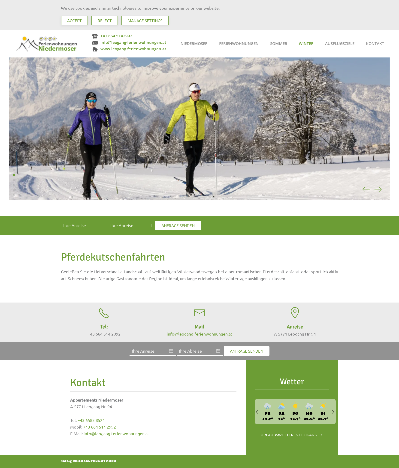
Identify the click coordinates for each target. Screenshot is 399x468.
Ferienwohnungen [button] (239, 43)
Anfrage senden (178, 225)
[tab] (14, 170)
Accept (74, 20)
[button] (366, 189)
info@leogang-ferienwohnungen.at (133, 42)
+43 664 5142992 (116, 36)
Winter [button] (306, 43)
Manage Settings (145, 20)
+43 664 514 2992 (99, 426)
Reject (105, 20)
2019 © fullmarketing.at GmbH (88, 461)
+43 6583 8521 (91, 420)
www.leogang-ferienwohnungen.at (133, 48)
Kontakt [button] (375, 43)
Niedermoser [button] (194, 43)
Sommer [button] (278, 43)
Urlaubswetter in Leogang (289, 434)
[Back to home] (47, 43)
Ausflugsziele (339, 43)
